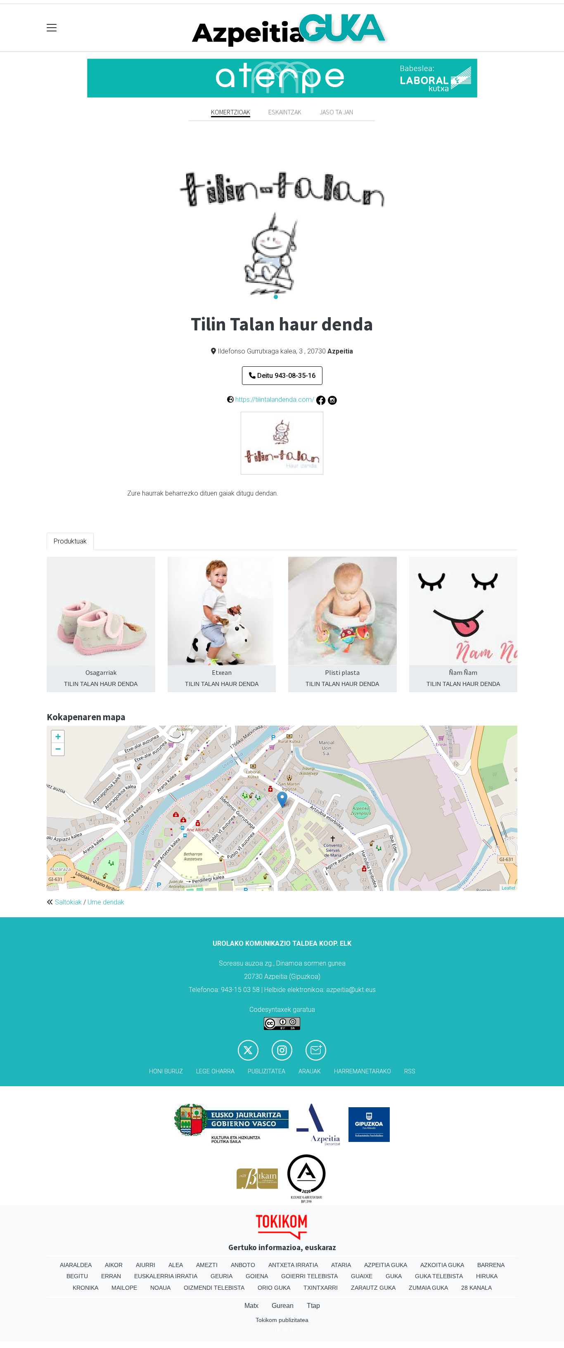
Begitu (77, 1276)
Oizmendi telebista (214, 1287)
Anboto (243, 1265)
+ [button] (58, 736)
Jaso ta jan (336, 112)
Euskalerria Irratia (165, 1276)
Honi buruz (166, 1071)
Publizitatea (266, 1071)
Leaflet (508, 887)
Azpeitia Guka (385, 1265)
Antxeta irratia (293, 1265)
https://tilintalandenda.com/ (274, 399)
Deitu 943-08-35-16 (285, 376)
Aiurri (145, 1265)
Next (443, 221)
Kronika (85, 1287)
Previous (121, 221)
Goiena (257, 1276)
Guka (394, 1276)
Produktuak (70, 541)
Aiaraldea (76, 1265)
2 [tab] (288, 297)
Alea (175, 1265)
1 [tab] (276, 297)
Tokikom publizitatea (282, 1320)
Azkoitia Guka (442, 1265)
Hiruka (487, 1276)
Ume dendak (106, 902)
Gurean (283, 1305)
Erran (111, 1276)
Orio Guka (274, 1287)
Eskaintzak (284, 112)
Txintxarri (320, 1287)
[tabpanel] (282, 221)
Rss (409, 1071)
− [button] (58, 749)
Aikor (114, 1265)
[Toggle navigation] (52, 28)
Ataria (341, 1265)
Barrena (491, 1265)
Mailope (124, 1287)
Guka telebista (439, 1276)
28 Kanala (476, 1287)
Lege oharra (215, 1071)
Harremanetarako (362, 1071)
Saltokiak (68, 902)
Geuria (221, 1276)
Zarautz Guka (373, 1287)
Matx (251, 1305)
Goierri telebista (309, 1276)
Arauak (310, 1071)
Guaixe (361, 1276)
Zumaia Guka (428, 1287)
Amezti (207, 1265)
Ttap (313, 1305)
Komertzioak (230, 112)
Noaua (160, 1287)
